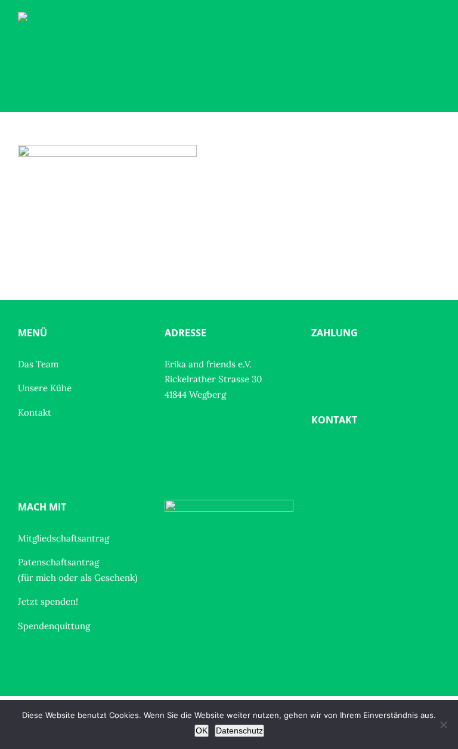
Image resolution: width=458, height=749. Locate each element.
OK (202, 730)
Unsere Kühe (45, 388)
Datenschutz (239, 730)
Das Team (38, 364)
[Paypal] (318, 365)
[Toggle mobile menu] (435, 45)
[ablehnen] (443, 725)
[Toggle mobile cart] (414, 45)
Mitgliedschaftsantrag (63, 538)
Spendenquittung (54, 626)
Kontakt (34, 412)
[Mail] (341, 453)
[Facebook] (318, 453)
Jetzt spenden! (48, 601)
